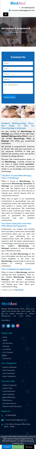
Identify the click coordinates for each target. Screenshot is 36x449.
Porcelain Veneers (9, 403)
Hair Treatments (8, 373)
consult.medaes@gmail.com (23, 10)
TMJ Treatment (8, 394)
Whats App (18, 447)
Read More (6, 320)
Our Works (6, 349)
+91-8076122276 (27, 8)
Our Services (7, 343)
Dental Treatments (9, 367)
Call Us (7, 447)
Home (5, 32)
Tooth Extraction (8, 391)
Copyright (3, 437)
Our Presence (7, 352)
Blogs (4, 355)
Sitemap (5, 346)
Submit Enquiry (9, 97)
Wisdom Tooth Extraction (12, 406)
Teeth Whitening (8, 397)
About (4, 340)
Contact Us (6, 358)
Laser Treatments (9, 376)
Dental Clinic (7, 388)
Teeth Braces (7, 400)
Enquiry (29, 447)
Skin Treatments (8, 370)
